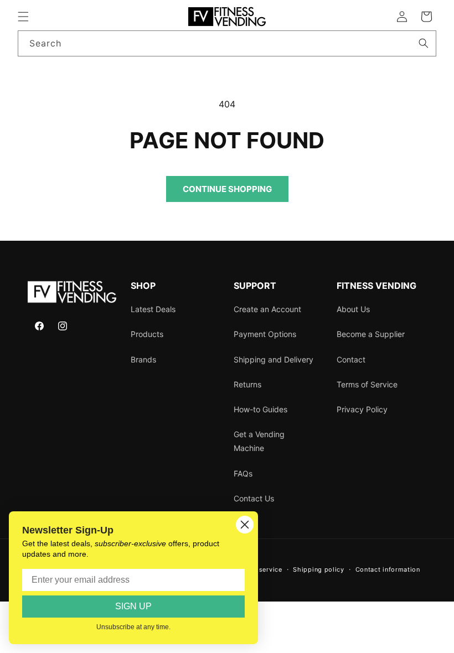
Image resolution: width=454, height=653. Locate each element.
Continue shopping (227, 189)
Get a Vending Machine (259, 441)
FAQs (243, 473)
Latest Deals (153, 309)
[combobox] (227, 43)
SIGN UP (133, 606)
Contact (351, 359)
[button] (23, 16)
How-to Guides (260, 409)
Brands (143, 359)
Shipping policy (318, 569)
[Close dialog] (245, 524)
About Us (353, 309)
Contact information (387, 569)
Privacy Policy (362, 409)
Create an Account (267, 309)
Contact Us (254, 498)
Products (147, 334)
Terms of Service (367, 384)
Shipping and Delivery (273, 359)
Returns (247, 384)
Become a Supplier (371, 334)
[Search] (423, 43)
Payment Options (265, 334)
